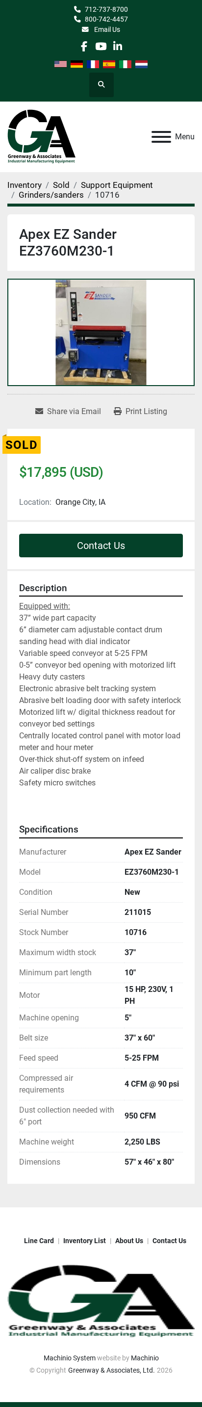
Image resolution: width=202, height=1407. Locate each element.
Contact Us (101, 545)
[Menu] (161, 137)
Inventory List (84, 1241)
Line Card (39, 1241)
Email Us (106, 29)
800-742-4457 (106, 19)
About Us (129, 1241)
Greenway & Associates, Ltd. (111, 1370)
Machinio (145, 1358)
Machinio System (70, 1358)
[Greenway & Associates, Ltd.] (101, 1301)
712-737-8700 (106, 9)
